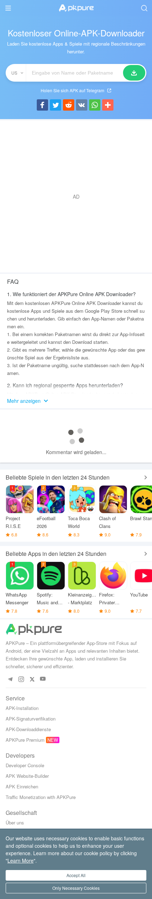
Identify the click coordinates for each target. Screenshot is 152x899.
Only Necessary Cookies (76, 888)
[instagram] (21, 679)
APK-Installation (22, 708)
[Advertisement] (76, 196)
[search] (144, 8)
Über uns (15, 822)
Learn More (20, 860)
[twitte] (32, 679)
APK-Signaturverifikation (30, 718)
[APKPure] (76, 8)
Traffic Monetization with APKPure (41, 797)
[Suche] (134, 73)
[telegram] (10, 679)
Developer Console (25, 765)
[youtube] (43, 679)
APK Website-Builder (27, 775)
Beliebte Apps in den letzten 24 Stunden (56, 554)
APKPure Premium (25, 739)
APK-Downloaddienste (28, 729)
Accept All (76, 875)
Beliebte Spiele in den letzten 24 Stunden (58, 477)
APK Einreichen (22, 786)
